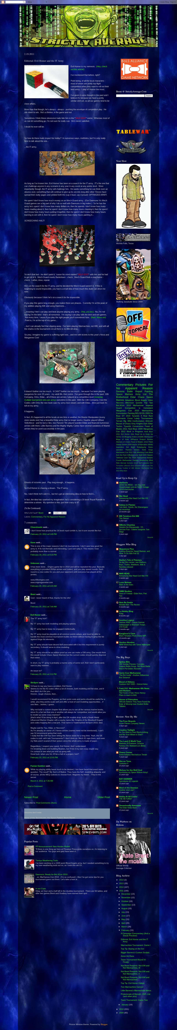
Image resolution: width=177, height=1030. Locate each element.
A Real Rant (147, 416)
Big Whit (127, 421)
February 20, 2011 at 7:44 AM (44, 607)
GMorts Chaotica (127, 525)
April (123, 923)
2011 (121, 891)
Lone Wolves (125, 582)
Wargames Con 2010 (127, 411)
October (125, 901)
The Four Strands (127, 721)
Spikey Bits (124, 662)
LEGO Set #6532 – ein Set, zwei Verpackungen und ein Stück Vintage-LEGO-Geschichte (134, 487)
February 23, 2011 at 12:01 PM (44, 758)
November (126, 897)
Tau (129, 458)
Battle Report (134, 391)
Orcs (132, 465)
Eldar (133, 397)
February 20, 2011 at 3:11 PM (44, 674)
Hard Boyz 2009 (135, 429)
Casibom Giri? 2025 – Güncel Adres (133, 684)
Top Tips (148, 403)
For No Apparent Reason (54, 517)
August (124, 908)
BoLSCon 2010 (123, 405)
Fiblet (151, 442)
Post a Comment (35, 786)
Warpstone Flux (126, 549)
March (124, 927)
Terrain (119, 421)
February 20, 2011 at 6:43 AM (44, 586)
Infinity (150, 445)
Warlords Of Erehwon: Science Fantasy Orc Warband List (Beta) (132, 744)
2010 (121, 1009)
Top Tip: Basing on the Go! (132, 949)
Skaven (150, 455)
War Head (123, 496)
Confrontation (138, 421)
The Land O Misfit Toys (130, 741)
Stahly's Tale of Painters (130, 560)
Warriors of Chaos (123, 442)
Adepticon (129, 400)
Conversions (137, 426)
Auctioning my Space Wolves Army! (133, 772)
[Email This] (54, 513)
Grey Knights (137, 424)
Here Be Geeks (126, 602)
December (126, 894)
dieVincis (123, 483)
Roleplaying (141, 447)
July (123, 912)
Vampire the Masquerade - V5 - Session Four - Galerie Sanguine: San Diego (134, 529)
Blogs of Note (122, 439)
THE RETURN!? (125, 799)
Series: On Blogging (123, 437)
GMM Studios (125, 591)
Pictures (140, 384)
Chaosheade (36, 527)
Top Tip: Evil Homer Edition (133, 983)
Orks (132, 434)
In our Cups (41, 889)
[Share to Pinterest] (65, 513)
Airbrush (149, 421)
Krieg (121, 613)
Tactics (119, 426)
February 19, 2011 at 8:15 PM (44, 555)
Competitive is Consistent (139, 408)
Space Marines (124, 394)
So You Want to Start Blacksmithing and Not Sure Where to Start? (133, 733)
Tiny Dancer (124, 518)
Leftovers (127, 465)
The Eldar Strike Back (128, 808)
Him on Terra (125, 761)
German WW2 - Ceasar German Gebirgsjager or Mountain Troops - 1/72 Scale (132, 624)
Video (150, 400)
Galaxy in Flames (127, 505)
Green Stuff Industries (141, 463)
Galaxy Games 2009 (124, 445)
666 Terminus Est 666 (129, 516)
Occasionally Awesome (130, 805)
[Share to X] (59, 513)
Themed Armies (132, 450)
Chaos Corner (125, 752)
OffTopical (134, 439)
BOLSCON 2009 (142, 413)
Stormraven (148, 437)
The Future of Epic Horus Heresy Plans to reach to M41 (132, 694)
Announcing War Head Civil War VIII (133, 498)
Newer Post (31, 797)
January (125, 1005)
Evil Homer (36, 615)
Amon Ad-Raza (127, 956)
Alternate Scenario (126, 463)
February (125, 930)
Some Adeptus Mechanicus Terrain (133, 755)
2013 (121, 883)
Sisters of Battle (138, 437)
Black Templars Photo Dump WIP (132, 636)
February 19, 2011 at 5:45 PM (44, 534)
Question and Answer (142, 465)
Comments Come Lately (128, 418)
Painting (149, 391)
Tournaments (147, 418)
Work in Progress (135, 431)
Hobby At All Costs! (128, 797)
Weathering (143, 460)
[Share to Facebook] (62, 513)
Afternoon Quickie (133, 403)
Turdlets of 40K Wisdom (131, 468)
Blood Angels (141, 400)
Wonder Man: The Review (129, 605)
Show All (150, 537)
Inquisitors (120, 447)
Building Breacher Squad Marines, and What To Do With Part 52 (134, 552)
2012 (121, 887)
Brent (33, 594)
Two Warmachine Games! (132, 987)
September (126, 905)
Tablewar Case (122, 458)
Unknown (35, 563)
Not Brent (130, 447)
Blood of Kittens (127, 682)
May (123, 919)
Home (67, 797)
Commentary (36, 517)
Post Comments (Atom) (46, 803)
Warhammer (138, 405)
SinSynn (34, 683)
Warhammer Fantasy (130, 460)
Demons (120, 391)
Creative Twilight (127, 730)
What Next (123, 471)
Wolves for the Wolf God (130, 770)
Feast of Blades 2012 (139, 442)
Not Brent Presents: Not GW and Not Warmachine (135, 978)
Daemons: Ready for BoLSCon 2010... (52, 874)
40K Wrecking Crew (141, 452)
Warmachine (147, 411)
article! (81, 69)
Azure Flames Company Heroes (132, 723)
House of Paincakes (139, 445)
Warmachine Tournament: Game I (136, 945)
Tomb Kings (147, 450)
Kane (33, 542)
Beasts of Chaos (123, 424)
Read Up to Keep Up (144, 434)
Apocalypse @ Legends (128, 781)
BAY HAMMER (125, 779)
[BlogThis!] (57, 513)
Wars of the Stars (126, 585)
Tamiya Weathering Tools (47, 860)
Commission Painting (125, 413)
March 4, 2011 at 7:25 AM (42, 781)
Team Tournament (139, 458)
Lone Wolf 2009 (140, 455)
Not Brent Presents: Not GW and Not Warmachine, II (135, 972)
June (123, 916)
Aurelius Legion (126, 620)
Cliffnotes (130, 455)
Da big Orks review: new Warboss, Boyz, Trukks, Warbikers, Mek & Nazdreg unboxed (133, 564)
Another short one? (126, 790)
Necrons (119, 403)
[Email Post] (50, 513)
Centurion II (123, 763)
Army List (140, 394)
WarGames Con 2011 (124, 452)
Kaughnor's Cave (127, 634)
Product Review (146, 439)
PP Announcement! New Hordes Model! (53, 847)
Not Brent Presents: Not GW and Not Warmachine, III (135, 967)
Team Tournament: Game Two (134, 1000)
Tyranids (135, 416)
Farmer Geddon (38, 766)
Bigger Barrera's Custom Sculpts (135, 953)
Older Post (103, 797)
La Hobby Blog (126, 611)
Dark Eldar (148, 424)
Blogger (104, 1024)
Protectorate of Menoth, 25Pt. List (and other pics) (135, 995)
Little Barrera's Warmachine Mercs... (137, 991)
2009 (121, 1013)
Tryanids (127, 426)
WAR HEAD (124, 574)
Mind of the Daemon (128, 788)
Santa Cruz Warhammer (130, 673)
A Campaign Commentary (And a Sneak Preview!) (135, 934)
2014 (121, 880)
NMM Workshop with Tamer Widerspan (134, 645)
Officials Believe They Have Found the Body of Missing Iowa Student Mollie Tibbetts (134, 704)
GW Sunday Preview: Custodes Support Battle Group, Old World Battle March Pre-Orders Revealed (134, 666)
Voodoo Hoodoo (127, 642)
